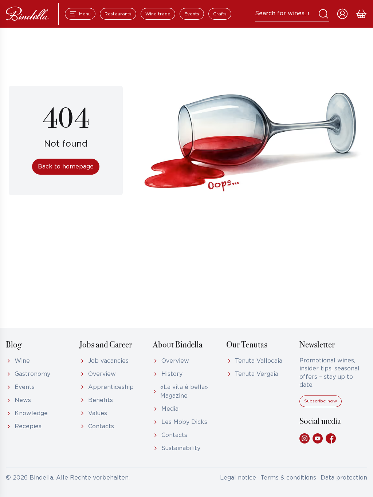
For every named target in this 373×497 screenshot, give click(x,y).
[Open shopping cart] (361, 14)
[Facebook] (331, 438)
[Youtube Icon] (318, 438)
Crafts (220, 14)
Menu (85, 14)
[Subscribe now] (320, 405)
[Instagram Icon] (304, 438)
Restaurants (118, 14)
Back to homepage (66, 167)
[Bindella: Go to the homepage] (27, 14)
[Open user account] (342, 14)
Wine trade (157, 14)
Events (191, 14)
